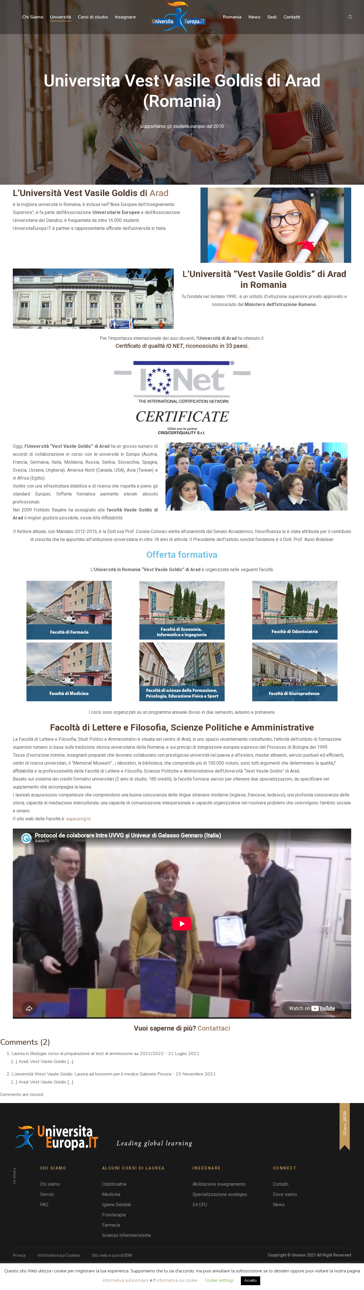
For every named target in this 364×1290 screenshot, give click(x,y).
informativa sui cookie (177, 1280)
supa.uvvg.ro (78, 818)
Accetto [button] (250, 1280)
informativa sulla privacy (126, 1280)
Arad (159, 193)
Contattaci (214, 1028)
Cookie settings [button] (219, 1280)
